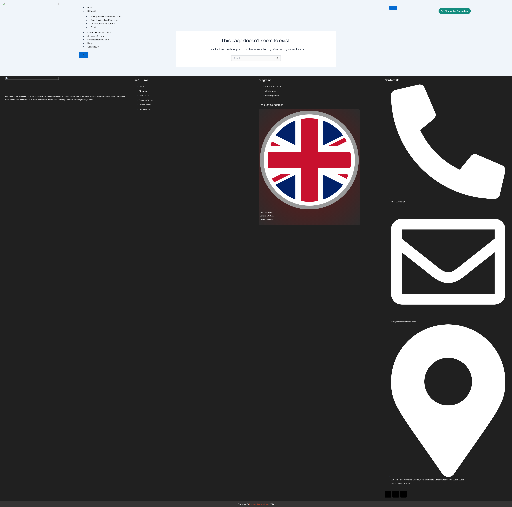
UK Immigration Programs (103, 23)
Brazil (93, 27)
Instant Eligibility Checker (99, 32)
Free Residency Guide (98, 39)
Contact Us (93, 46)
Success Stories (95, 36)
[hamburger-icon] (393, 8)
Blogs (90, 43)
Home (90, 7)
